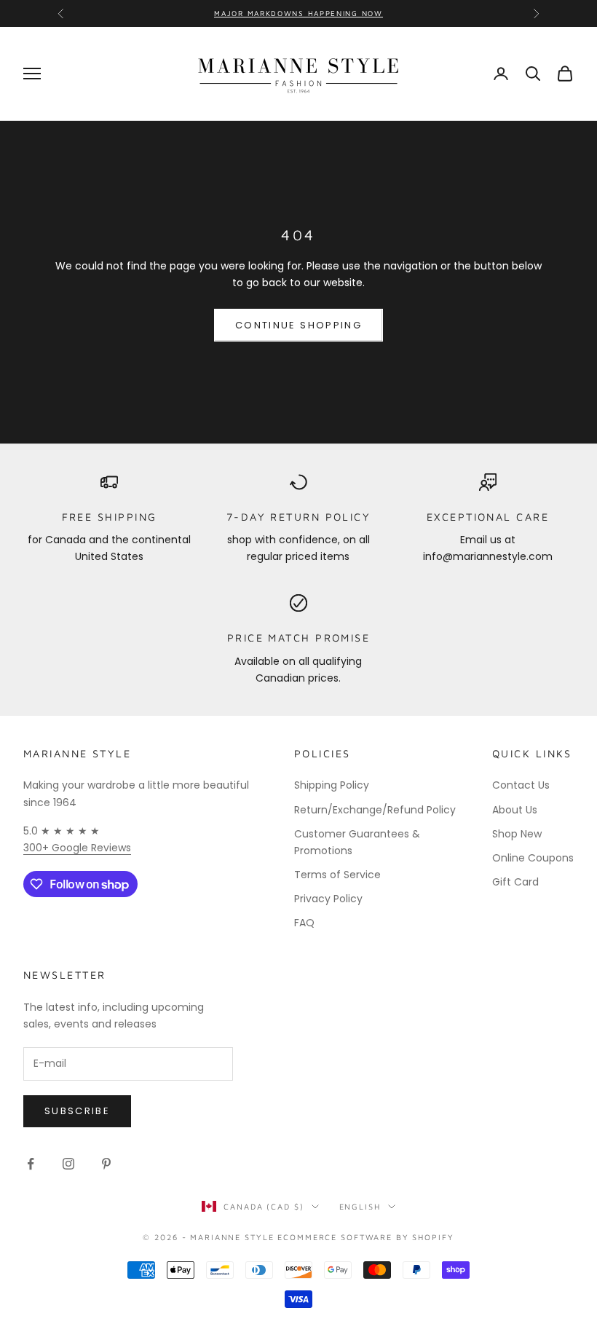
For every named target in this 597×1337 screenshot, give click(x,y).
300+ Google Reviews (77, 847)
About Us (514, 809)
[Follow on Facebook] (30, 1163)
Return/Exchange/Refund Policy (375, 809)
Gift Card (515, 882)
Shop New (517, 834)
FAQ (304, 922)
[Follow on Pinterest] (106, 1163)
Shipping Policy (331, 785)
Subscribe (77, 1111)
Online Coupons (533, 858)
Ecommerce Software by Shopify (365, 1237)
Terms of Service (337, 874)
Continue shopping (298, 325)
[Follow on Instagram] (68, 1163)
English (360, 1206)
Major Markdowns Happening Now (298, 13)
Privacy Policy (328, 898)
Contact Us (521, 785)
